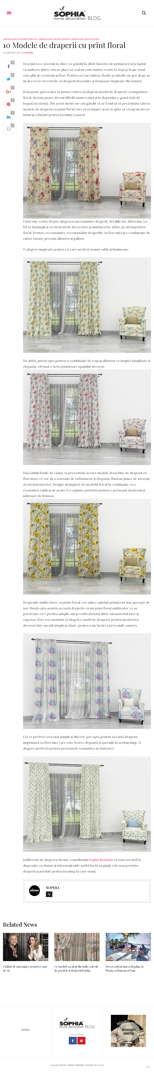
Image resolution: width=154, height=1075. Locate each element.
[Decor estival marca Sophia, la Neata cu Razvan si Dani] (128, 947)
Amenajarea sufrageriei (54, 39)
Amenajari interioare (85, 39)
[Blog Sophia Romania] (77, 13)
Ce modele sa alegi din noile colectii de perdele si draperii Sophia (76, 968)
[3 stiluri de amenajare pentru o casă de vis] (25, 947)
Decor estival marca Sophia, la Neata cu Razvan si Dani (125, 968)
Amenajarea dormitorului (20, 39)
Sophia (28, 52)
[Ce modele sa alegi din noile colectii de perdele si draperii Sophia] (77, 947)
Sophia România (101, 860)
